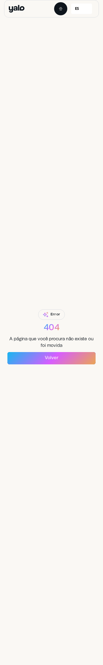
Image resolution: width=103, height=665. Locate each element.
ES (77, 8)
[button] (60, 8)
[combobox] (81, 9)
